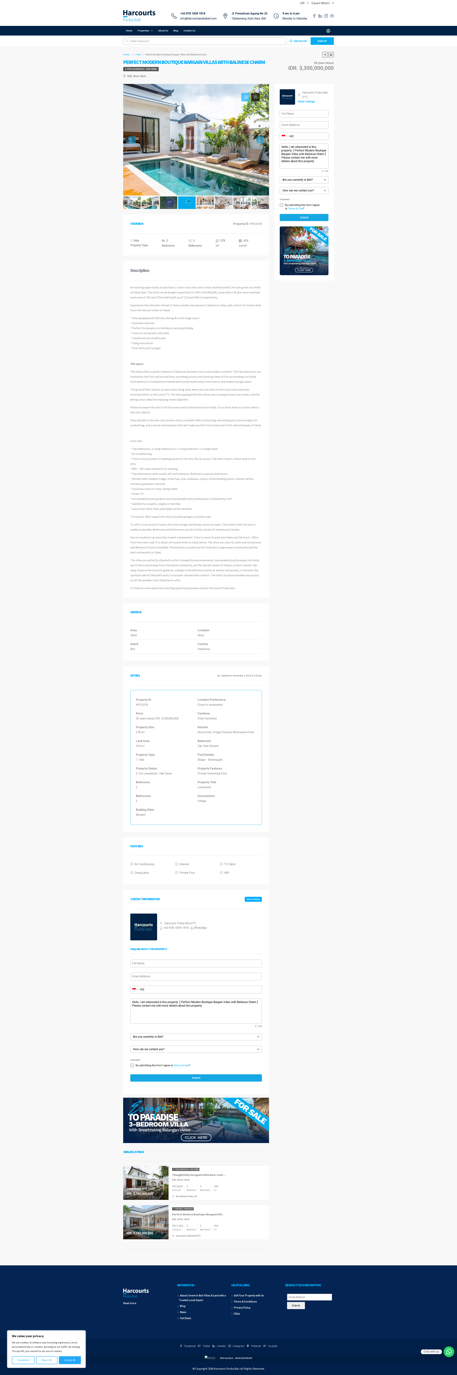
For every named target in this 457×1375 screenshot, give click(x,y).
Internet (184, 864)
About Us (163, 30)
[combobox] (135, 989)
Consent (135, 1060)
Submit (196, 1077)
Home (129, 30)
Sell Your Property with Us (249, 1295)
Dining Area (142, 872)
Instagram (238, 1346)
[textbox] (192, 1036)
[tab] (245, 97)
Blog (175, 30)
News (183, 1312)
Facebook (190, 1346)
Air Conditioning (144, 864)
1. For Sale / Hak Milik (183, 1209)
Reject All (47, 1360)
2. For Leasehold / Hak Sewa (141, 69)
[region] (46, 1349)
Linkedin (221, 1346)
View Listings (253, 899)
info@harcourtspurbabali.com (198, 18)
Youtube (272, 1346)
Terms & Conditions (245, 1301)
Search (322, 41)
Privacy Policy (242, 1307)
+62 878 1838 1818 (192, 13)
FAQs (237, 1313)
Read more (129, 1303)
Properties (143, 30)
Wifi (226, 872)
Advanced (300, 41)
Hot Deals (185, 1318)
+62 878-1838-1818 (176, 927)
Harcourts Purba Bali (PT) (188, 1236)
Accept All (69, 1360)
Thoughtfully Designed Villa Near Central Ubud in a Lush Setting (214, 1175)
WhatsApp (200, 927)
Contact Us (189, 30)
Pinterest (256, 1346)
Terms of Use (181, 1065)
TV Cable (229, 864)
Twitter (206, 1346)
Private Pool (187, 872)
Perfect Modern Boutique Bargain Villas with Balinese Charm (212, 1214)
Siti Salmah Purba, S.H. (187, 1196)
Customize (23, 1360)
